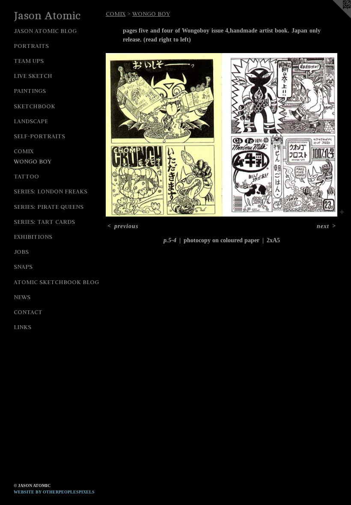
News (22, 297)
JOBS (21, 251)
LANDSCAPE (31, 121)
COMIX (23, 151)
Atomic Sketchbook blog (56, 282)
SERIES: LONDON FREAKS (50, 191)
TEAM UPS (29, 61)
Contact (28, 312)
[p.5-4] (221, 135)
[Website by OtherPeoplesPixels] (334, 17)
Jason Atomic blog (45, 31)
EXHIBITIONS (33, 237)
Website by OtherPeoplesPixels (54, 492)
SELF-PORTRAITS (39, 136)
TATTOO (26, 176)
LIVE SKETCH (33, 76)
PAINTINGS (30, 91)
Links (22, 327)
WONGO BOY (32, 161)
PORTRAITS (31, 46)
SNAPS (23, 266)
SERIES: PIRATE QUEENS (48, 207)
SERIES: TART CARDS (44, 222)
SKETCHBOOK (34, 106)
